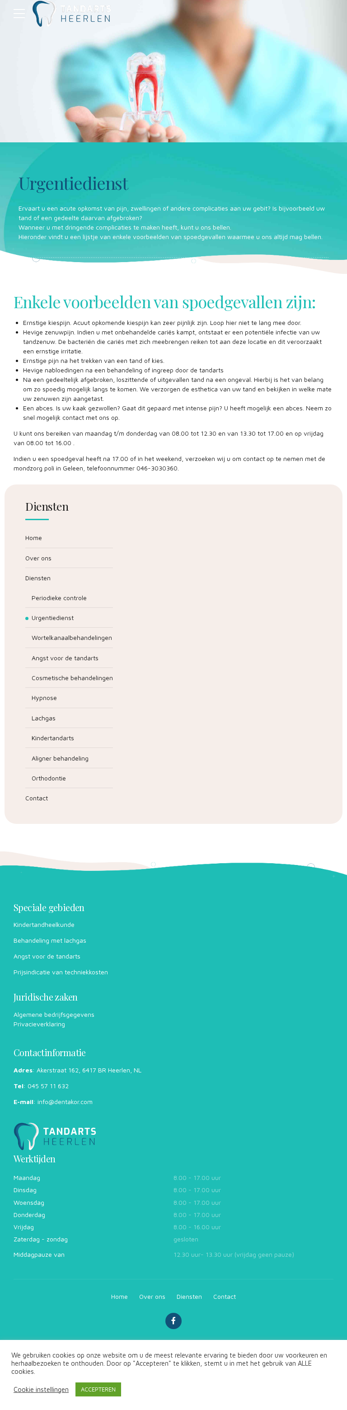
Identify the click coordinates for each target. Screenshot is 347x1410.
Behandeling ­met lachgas (50, 940)
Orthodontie (49, 778)
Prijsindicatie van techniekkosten (61, 972)
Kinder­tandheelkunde (44, 924)
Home (33, 537)
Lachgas (44, 718)
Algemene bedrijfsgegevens (54, 1014)
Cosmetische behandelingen (72, 678)
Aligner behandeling (60, 758)
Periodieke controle (59, 598)
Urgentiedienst (53, 617)
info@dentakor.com (65, 1101)
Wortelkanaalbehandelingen (72, 637)
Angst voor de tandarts (65, 658)
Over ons (38, 558)
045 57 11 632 (48, 1086)
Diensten (38, 578)
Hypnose (44, 697)
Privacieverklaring (39, 1024)
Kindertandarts (53, 738)
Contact (36, 798)
